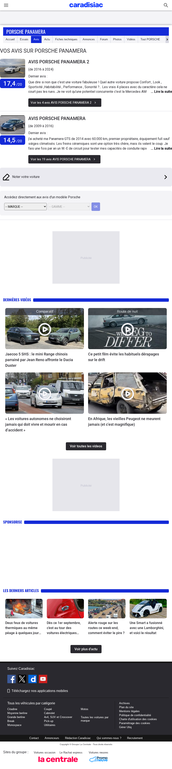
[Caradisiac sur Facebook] (12, 679)
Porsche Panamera (26, 31)
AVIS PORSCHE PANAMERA (57, 118)
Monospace (14, 725)
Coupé (48, 709)
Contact (34, 738)
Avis (36, 39)
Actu (47, 39)
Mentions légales (129, 711)
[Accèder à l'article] (44, 328)
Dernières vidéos (17, 299)
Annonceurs (52, 738)
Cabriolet (49, 713)
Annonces (89, 39)
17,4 (12, 83)
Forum (104, 39)
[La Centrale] (58, 763)
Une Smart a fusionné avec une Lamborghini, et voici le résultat (147, 628)
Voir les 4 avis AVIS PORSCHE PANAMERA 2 (61, 102)
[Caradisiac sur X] (22, 679)
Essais (24, 39)
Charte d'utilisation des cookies (138, 719)
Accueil (10, 39)
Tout (150, 39)
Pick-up (48, 721)
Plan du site (126, 707)
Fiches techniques (66, 39)
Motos (84, 709)
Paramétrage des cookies (134, 723)
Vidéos (131, 39)
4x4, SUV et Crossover (58, 717)
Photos (117, 39)
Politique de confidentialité (135, 715)
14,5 (12, 140)
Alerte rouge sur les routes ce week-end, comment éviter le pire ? (106, 628)
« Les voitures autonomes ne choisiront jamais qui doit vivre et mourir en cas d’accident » (38, 424)
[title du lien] (12, 68)
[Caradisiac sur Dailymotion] (33, 679)
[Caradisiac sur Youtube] (43, 679)
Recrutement (135, 738)
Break (10, 721)
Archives (124, 703)
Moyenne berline (17, 713)
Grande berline (16, 717)
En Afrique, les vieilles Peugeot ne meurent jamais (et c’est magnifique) (124, 421)
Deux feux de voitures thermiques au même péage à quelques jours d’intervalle (22, 628)
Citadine (12, 709)
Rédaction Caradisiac (78, 738)
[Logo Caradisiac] (86, 8)
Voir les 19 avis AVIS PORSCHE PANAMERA (61, 159)
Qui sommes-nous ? (109, 738)
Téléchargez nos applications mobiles (40, 691)
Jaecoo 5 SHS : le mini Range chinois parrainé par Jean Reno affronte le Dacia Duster (39, 360)
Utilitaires (49, 725)
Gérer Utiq (125, 727)
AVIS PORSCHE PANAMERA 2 (58, 61)
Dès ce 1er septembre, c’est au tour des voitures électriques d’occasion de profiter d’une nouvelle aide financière (64, 628)
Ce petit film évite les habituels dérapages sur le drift (123, 357)
